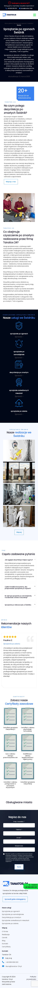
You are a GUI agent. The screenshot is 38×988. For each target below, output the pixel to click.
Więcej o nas (11, 182)
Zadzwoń (30, 886)
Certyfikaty (6, 947)
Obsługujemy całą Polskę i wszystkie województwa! (19, 6)
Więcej (19, 532)
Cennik (4, 937)
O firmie (5, 931)
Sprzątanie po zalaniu (10, 923)
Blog (3, 940)
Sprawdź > (19, 337)
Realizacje (6, 934)
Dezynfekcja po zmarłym (11, 917)
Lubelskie (30, 23)
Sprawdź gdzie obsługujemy (15, 899)
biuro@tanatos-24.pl (26, 8)
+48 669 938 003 (12, 8)
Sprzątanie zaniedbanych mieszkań (15, 920)
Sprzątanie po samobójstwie (13, 914)
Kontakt (5, 944)
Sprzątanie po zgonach (20, 23)
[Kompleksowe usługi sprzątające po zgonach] (15, 883)
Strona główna (9, 23)
